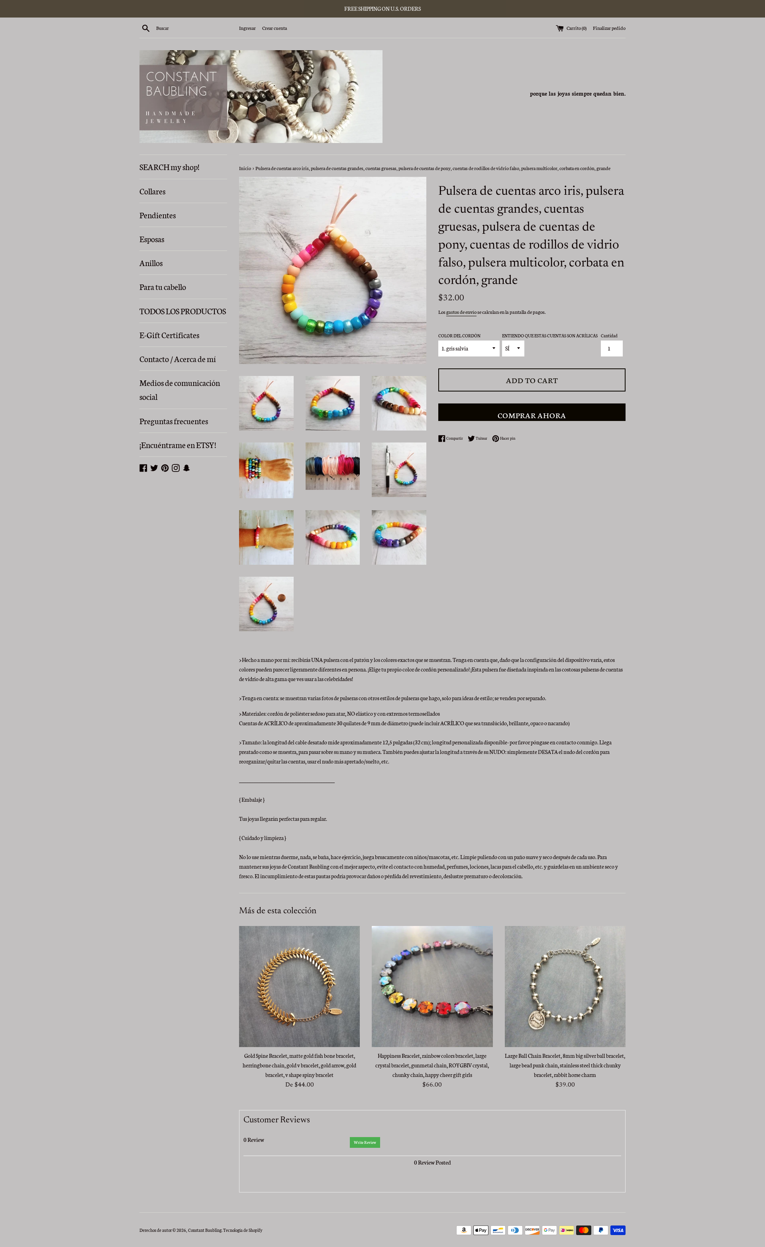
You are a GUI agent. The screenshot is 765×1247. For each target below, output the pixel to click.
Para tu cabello (162, 286)
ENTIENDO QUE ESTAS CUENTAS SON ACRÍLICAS (550, 336)
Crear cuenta (274, 27)
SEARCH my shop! (169, 166)
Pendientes (157, 214)
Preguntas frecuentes (173, 420)
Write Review (365, 1142)
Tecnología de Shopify (242, 1230)
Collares (152, 190)
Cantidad (609, 336)
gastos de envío (461, 311)
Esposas (151, 238)
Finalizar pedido (609, 27)
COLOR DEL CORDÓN (459, 336)
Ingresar (247, 27)
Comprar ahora (532, 414)
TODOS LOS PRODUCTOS (182, 310)
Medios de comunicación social (179, 389)
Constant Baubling (205, 1230)
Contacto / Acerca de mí (177, 358)
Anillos (151, 262)
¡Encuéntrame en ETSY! (177, 444)
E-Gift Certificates (169, 334)
